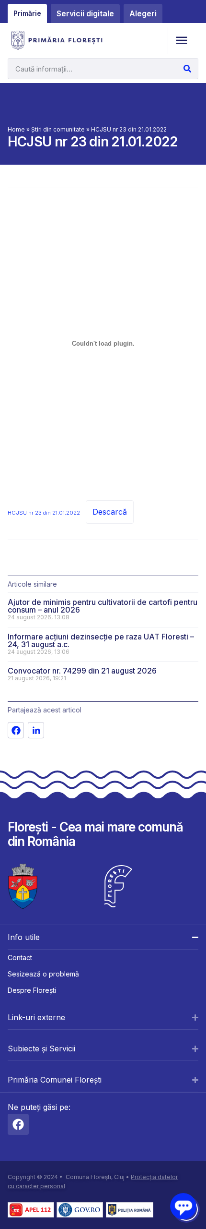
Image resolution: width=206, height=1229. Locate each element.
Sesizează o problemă (43, 974)
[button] (181, 40)
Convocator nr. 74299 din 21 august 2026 (82, 670)
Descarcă (109, 512)
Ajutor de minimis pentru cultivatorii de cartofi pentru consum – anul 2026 (102, 605)
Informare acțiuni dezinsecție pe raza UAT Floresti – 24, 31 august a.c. (101, 640)
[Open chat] (183, 1206)
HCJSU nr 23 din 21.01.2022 (44, 512)
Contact (20, 957)
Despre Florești (32, 990)
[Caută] (187, 69)
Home (16, 129)
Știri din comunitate (58, 129)
